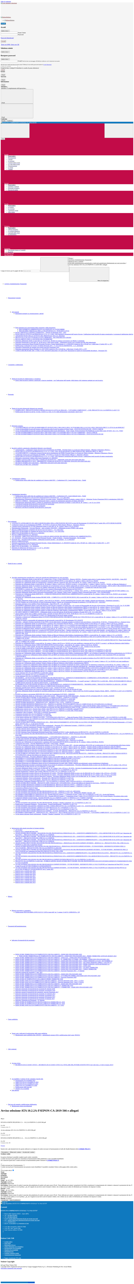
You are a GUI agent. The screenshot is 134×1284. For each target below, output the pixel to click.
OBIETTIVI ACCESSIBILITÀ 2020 (26, 1085)
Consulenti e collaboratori (15, 364)
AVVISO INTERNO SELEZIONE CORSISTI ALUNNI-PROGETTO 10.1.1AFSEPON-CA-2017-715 (46, 807)
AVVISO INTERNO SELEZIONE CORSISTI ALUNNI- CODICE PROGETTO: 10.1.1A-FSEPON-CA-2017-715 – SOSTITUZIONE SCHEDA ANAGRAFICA (63, 806)
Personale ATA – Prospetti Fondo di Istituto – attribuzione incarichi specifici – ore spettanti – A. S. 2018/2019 (43, 539)
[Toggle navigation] (15, 130)
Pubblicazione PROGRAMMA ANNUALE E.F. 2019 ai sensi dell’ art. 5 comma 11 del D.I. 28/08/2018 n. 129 (47, 912)
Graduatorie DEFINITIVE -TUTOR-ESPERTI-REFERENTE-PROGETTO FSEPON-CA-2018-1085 (45, 699)
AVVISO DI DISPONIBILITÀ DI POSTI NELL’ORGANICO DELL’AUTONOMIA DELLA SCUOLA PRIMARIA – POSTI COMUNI (56, 432)
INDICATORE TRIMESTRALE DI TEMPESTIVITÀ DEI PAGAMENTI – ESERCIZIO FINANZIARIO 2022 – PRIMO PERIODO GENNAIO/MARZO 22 (62, 964)
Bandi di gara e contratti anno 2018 (25, 874)
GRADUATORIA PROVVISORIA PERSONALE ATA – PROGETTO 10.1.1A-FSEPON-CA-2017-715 (46, 809)
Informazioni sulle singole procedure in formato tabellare (28, 828)
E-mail (20, 61)
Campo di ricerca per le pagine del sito (12, 271)
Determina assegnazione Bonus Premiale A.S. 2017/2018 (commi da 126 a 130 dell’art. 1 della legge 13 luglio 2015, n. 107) (51, 349)
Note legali (7, 1243)
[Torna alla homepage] (67, 122)
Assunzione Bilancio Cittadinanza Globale (27, 789)
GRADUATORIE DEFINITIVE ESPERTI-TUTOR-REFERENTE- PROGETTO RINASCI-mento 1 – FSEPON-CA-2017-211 (53, 784)
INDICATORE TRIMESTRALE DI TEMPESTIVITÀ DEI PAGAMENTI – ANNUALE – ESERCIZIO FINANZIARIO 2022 (52, 957)
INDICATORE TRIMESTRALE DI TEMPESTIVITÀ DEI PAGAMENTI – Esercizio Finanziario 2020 (45, 977)
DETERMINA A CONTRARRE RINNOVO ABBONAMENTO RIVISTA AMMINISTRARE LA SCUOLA (47, 758)
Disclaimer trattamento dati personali (11, 1268)
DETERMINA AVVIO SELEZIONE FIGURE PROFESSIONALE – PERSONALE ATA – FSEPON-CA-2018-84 (49, 740)
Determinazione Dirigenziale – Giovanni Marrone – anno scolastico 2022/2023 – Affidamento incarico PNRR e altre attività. (47, 528)
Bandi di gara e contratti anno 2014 (25, 881)
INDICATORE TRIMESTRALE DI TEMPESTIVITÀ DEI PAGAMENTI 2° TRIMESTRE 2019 (44, 985)
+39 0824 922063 (12, 1215)
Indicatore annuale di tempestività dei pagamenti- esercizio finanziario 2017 (37, 992)
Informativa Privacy (10, 1245)
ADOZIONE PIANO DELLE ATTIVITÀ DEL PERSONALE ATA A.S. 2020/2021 (40, 336)
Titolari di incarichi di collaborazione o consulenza (26, 379)
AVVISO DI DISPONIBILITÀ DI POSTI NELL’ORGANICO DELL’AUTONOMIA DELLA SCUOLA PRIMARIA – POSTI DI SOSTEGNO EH (59, 434)
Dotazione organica (17, 426)
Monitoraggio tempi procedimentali (22, 1106)
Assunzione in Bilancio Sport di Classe (26, 788)
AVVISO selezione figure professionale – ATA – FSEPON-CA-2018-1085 (37, 728)
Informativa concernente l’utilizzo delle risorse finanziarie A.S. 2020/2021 (36, 458)
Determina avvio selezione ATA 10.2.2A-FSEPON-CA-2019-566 (34, 674)
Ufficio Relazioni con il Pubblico (13, 1246)
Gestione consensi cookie (11, 1253)
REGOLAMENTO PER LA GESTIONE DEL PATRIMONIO (33, 339)
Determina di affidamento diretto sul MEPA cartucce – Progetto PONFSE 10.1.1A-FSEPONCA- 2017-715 (46, 770)
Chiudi (3, 75)
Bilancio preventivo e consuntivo (21, 910)
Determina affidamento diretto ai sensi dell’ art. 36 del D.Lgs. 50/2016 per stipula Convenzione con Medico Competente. (50, 341)
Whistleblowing (8, 1251)
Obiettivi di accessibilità (22, 1088)
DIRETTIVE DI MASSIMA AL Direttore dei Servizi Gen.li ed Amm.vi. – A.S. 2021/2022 (38, 531)
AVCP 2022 (18, 830)
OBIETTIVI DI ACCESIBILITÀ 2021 (26, 1084)
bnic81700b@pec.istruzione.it (24, 1220)
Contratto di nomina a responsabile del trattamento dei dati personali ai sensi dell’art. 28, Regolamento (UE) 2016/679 (49, 620)
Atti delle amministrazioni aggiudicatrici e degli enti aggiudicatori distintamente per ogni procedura (97, 263)
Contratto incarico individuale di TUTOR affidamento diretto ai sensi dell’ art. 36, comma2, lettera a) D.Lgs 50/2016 (45, 526)
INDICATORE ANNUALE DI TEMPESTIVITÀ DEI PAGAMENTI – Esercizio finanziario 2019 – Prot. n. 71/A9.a (49, 980)
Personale (11, 394)
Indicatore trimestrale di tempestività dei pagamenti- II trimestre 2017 (35, 998)
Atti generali (15, 312)
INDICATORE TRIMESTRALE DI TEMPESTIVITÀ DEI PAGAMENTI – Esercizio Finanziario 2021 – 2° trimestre (49, 971)
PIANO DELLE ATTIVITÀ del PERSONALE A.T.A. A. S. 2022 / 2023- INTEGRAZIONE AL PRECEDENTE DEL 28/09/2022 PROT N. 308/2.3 (59, 451)
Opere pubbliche (13, 1019)
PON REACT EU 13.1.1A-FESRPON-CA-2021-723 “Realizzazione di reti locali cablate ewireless (44, 615)
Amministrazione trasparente (12, 1255)
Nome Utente (22, 32)
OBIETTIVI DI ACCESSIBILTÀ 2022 (26, 1082)
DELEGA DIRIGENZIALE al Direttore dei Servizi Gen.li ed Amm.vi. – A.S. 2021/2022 (37, 530)
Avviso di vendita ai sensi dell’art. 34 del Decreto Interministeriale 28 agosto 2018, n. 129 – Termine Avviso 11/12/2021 (49, 648)
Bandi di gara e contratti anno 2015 (25, 879)
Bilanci (10, 896)
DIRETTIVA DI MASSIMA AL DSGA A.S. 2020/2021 (28, 533)
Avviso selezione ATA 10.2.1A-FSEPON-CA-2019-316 (31, 676)
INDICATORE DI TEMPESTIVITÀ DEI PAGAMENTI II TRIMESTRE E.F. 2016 (40, 1002)
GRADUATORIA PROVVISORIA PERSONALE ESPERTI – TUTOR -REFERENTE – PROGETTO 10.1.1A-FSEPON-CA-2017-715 (55, 811)
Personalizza (4, 1152)
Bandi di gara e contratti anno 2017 (25, 876)
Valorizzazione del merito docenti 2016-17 (24, 549)
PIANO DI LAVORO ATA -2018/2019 (26, 464)
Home (71, 258)
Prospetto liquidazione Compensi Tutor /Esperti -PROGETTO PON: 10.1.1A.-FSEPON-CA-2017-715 (45, 771)
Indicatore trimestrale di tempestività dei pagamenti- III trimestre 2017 (35, 995)
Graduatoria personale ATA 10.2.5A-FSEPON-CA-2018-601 (33, 714)
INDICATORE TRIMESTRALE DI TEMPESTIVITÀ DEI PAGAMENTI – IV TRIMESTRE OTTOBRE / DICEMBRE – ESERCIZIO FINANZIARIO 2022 (62, 959)
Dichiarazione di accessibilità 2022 (25, 1080)
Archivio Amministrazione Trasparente (80, 260)
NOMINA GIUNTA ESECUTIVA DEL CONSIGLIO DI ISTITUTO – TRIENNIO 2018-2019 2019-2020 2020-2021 (50, 459)
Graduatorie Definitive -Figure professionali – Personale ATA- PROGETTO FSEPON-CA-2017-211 (44, 778)
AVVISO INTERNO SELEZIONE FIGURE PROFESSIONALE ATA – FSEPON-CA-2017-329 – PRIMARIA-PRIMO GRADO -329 (55, 793)
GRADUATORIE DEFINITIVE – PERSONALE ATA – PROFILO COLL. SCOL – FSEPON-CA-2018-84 (47, 702)
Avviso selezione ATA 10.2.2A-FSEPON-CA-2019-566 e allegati (34, 673)
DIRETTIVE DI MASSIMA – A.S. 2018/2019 (25, 546)
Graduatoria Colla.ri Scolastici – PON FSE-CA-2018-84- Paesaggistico (35, 712)
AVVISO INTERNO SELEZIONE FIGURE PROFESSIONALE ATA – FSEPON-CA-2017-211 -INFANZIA (47, 791)
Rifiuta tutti (15, 1152)
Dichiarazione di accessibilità (12, 1248)
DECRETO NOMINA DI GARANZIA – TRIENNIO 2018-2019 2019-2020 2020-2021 (41, 463)
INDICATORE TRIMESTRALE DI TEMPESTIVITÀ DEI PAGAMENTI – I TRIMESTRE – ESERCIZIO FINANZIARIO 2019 (53, 987)
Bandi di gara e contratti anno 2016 (25, 877)
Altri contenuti (12, 1049)
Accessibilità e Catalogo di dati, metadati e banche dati (27, 1079)
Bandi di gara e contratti (76, 261)
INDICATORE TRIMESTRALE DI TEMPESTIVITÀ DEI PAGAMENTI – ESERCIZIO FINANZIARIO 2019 (48, 984)
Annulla (3, 120)
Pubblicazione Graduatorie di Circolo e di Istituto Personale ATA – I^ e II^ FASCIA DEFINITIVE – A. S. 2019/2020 (49, 345)
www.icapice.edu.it (6, 1170)
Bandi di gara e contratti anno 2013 (25, 882)
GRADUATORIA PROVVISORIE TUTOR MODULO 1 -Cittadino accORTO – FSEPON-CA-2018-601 (46, 697)
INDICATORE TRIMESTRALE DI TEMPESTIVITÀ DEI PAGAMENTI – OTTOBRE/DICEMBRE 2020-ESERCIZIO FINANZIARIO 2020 (57, 975)
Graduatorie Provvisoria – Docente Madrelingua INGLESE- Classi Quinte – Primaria (39, 743)
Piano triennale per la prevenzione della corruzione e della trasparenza (35, 327)
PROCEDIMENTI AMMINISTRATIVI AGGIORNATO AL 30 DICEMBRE (42, 329)
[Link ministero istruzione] (9, 3)
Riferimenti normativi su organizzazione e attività (29, 313)
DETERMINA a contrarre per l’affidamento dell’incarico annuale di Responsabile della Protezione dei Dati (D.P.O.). (48, 589)
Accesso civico (16, 1063)
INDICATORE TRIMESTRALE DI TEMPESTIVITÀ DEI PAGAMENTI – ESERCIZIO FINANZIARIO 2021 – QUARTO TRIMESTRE (56, 967)
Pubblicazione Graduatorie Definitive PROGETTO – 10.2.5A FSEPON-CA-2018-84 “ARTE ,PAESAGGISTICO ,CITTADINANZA (54, 781)
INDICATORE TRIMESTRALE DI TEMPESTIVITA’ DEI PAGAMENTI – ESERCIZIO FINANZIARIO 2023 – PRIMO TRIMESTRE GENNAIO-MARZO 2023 (67, 956)
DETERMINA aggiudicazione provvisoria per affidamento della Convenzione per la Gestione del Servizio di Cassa (48, 689)
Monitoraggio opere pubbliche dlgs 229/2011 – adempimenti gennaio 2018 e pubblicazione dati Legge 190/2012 (47, 1035)
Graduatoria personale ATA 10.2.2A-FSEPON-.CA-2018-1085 (33, 715)
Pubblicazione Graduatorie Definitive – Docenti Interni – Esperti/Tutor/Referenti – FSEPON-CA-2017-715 (46, 804)
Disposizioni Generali (14, 298)
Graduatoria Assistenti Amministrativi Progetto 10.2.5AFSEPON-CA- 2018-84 (38, 727)
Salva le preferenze (15, 1200)
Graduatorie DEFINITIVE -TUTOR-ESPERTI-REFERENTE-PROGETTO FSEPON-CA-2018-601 (44, 701)
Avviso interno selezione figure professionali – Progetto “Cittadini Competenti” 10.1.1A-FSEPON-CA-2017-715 (47, 814)
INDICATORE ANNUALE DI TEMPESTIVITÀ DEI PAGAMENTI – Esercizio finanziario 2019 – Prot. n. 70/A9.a (49, 982)
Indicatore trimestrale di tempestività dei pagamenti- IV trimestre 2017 (35, 994)
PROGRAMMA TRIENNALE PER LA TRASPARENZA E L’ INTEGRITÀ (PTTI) (44, 331)
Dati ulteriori (15, 1090)
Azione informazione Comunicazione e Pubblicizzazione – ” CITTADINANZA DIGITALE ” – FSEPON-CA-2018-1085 (50, 737)
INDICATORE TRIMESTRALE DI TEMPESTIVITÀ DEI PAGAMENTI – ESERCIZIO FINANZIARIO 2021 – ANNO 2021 (53, 966)
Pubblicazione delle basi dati (23, 1087)
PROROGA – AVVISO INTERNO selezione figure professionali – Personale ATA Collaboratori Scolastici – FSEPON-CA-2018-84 (53, 725)
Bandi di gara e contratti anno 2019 (25, 872)
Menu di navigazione (102, 280)
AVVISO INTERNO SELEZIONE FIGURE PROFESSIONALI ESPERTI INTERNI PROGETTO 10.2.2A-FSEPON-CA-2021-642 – (55, 859)
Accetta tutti (28, 1152)
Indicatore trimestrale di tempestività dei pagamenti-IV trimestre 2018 (35, 989)
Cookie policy (8, 1242)
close (2, 139)
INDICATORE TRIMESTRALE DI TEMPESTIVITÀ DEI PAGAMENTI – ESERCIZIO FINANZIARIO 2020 (48, 974)
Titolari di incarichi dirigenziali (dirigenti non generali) (27, 408)
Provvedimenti (12, 521)
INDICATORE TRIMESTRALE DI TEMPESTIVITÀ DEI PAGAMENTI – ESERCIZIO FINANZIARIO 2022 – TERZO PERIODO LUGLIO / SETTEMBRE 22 (63, 961)
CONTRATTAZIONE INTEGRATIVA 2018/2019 (30, 506)
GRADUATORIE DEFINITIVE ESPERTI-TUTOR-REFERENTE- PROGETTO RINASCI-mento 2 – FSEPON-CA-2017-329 (53, 786)
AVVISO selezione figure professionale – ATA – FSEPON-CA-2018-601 (36, 730)
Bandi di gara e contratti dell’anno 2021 (26, 831)
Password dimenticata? (7, 38)
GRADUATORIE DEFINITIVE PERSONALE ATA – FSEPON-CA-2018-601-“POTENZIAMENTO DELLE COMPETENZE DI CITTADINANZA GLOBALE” (63, 704)
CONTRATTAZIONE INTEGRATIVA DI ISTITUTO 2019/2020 (34, 504)
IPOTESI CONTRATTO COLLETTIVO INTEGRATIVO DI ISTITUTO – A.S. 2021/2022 (42, 497)
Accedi (3, 23)
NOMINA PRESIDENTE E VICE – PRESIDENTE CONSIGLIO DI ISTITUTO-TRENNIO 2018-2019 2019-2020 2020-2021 (52, 461)
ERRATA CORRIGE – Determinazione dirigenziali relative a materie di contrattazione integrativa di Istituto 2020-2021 (49, 501)
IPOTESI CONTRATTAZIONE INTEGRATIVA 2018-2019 (33, 507)
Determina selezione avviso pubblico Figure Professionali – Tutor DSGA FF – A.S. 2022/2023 (42, 604)
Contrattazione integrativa (19, 494)
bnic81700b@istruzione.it (23, 1218)
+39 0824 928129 (12, 1217)
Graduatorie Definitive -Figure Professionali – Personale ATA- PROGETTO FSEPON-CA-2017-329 (44, 779)
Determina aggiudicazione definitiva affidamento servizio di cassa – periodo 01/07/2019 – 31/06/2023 (44, 687)
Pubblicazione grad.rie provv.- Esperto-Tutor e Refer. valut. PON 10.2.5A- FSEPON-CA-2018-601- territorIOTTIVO (49, 709)
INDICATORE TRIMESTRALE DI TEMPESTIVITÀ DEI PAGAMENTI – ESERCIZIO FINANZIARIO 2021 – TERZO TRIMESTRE (56, 969)
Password (21, 34)
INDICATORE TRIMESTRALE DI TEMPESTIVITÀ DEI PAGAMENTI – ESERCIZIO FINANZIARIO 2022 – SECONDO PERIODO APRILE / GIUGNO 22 (63, 962)
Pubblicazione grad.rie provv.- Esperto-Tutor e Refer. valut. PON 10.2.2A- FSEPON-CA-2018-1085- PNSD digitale (49, 710)
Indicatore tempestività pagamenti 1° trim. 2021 (28, 972)
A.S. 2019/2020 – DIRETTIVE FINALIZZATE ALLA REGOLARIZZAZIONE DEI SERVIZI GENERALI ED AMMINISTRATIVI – (52, 536)
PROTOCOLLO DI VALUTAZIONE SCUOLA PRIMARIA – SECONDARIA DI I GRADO (43, 337)
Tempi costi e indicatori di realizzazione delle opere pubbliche (29, 1033)
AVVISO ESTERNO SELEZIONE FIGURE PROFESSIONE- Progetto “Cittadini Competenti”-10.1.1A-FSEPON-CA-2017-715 (53, 802)
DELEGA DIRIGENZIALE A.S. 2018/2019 (25, 544)
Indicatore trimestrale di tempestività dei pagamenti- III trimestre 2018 (35, 990)
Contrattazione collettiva (19, 478)
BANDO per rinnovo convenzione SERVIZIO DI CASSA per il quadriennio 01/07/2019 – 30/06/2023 (45, 694)
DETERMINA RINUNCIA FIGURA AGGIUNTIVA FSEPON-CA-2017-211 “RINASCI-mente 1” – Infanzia (47, 751)
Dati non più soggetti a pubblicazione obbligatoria (22, 1104)
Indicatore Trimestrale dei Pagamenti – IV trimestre (30, 1000)
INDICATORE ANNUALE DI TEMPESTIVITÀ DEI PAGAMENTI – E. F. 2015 (39, 1005)
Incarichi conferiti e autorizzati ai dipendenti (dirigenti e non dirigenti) (32, 448)
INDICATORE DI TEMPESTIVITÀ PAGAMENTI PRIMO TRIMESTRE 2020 (39, 979)
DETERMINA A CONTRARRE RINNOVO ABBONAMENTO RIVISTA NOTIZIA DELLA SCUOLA (46, 760)
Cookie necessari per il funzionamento (12, 1165)
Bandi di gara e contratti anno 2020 (25, 871)
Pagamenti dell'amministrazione (17, 926)
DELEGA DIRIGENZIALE (20, 541)
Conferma (9, 120)
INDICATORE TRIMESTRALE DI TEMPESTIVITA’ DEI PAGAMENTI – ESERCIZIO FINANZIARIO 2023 (48, 954)
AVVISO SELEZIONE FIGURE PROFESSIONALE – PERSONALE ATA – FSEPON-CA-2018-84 (45, 738)
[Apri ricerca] (118, 130)
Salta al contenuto (6, 1)
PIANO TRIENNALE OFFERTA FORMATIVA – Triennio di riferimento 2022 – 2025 (40, 332)
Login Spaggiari (47, 64)
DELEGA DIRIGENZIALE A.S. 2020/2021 (25, 534)
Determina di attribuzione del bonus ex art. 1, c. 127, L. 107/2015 (30, 548)
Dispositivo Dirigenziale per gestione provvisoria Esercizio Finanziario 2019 (37, 347)
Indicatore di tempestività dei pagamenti (23, 940)
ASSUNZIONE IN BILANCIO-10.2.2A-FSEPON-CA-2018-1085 (35, 766)
